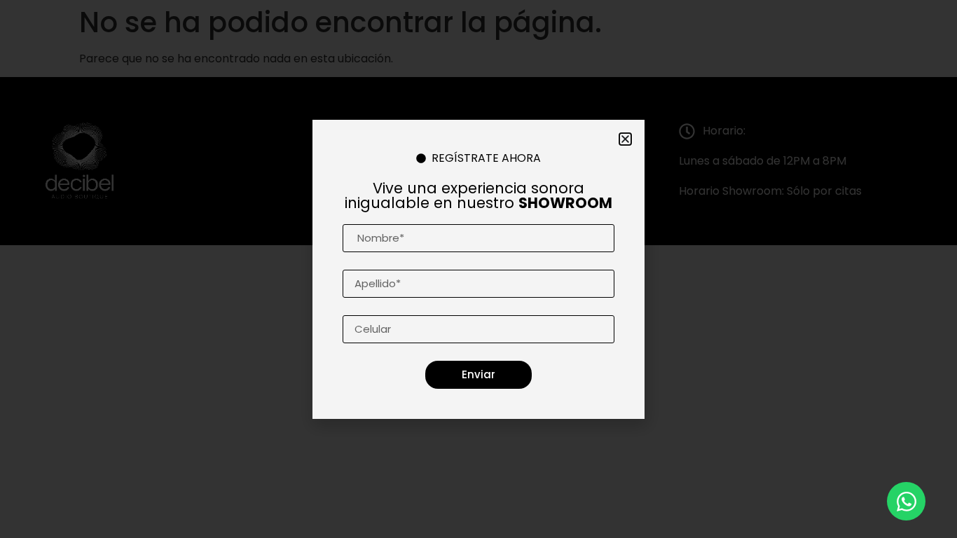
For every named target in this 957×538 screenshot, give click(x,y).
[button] (625, 139)
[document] (478, 269)
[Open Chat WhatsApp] (906, 501)
